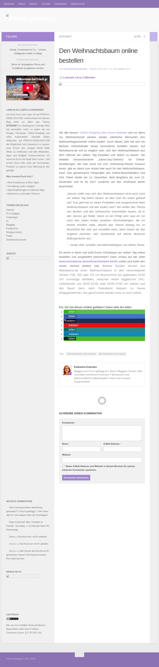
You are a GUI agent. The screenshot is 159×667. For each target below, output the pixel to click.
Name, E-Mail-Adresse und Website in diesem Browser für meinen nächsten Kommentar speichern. (98, 468)
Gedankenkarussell (16, 239)
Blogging (10, 224)
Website (66, 454)
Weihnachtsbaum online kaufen (112, 354)
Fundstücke (12, 228)
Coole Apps (12, 217)
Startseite (9, 3)
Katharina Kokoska (75, 69)
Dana (11, 536)
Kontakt (46, 3)
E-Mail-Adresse (112, 444)
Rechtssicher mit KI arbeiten (32, 536)
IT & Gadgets (13, 213)
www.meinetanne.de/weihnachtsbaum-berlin (88, 261)
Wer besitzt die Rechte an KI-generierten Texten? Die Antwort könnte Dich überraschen (27, 555)
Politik (9, 236)
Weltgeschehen (14, 232)
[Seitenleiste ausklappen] (153, 36)
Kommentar (69, 422)
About (21, 3)
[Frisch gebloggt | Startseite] (31, 20)
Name (65, 444)
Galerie (33, 3)
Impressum (61, 3)
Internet (65, 36)
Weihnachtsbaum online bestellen (81, 354)
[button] (70, 311)
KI (7, 221)
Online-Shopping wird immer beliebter (103, 132)
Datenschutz (78, 3)
